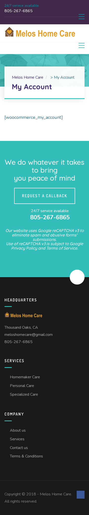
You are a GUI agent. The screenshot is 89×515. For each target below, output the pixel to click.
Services (17, 439)
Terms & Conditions (26, 456)
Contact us (19, 448)
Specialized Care (24, 394)
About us (18, 430)
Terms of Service (61, 248)
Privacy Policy (24, 248)
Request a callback (44, 195)
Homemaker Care (25, 377)
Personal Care (22, 385)
